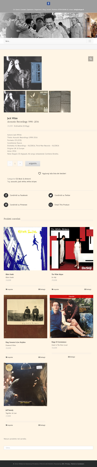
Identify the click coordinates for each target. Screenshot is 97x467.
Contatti (23, 9)
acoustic (14, 181)
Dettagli (42, 289)
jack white (22, 181)
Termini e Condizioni (77, 464)
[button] (90, 58)
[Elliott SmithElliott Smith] (25, 248)
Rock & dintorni (25, 179)
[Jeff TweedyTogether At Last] (25, 384)
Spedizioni (30, 9)
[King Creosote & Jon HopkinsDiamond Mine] (25, 316)
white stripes (32, 181)
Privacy (67, 464)
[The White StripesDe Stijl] (71, 248)
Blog (44, 9)
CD (17, 179)
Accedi (49, 9)
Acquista (33, 163)
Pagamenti (38, 9)
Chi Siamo (16, 9)
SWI (63, 464)
